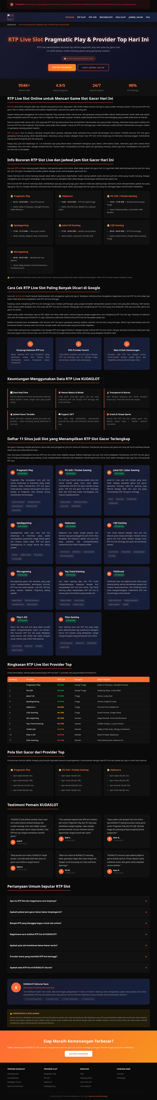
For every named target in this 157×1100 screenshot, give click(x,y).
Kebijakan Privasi (14, 1082)
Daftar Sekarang (62, 67)
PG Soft (47, 1078)
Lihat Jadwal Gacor (93, 67)
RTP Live (93, 17)
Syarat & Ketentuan (15, 1086)
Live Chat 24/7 (86, 1082)
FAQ (148, 17)
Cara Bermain (13, 1078)
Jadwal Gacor (136, 17)
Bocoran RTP (106, 17)
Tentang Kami (13, 1074)
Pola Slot (121, 17)
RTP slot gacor (13, 133)
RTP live (10, 106)
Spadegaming (49, 1086)
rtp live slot (20, 296)
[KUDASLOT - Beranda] (10, 17)
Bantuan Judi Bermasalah (98, 1096)
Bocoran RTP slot (14, 168)
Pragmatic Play (50, 1074)
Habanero (48, 1082)
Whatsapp (121, 1078)
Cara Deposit (85, 1086)
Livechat (120, 1074)
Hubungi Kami (86, 1078)
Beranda (69, 17)
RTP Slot (81, 17)
